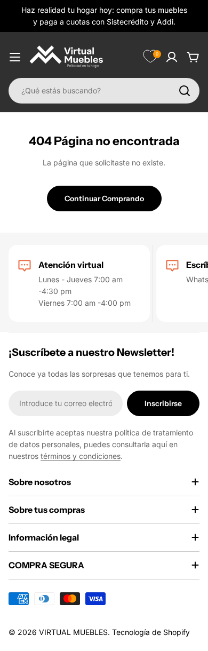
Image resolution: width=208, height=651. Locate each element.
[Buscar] (184, 90)
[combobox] (104, 91)
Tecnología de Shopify (151, 632)
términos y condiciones (81, 456)
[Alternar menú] (15, 57)
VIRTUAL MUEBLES (73, 632)
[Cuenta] (171, 57)
